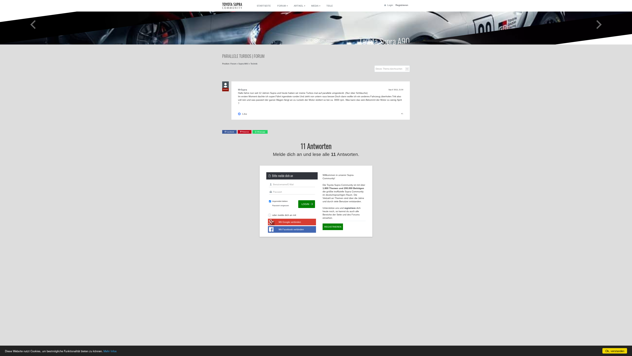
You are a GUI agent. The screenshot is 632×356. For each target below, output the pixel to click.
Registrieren (401, 5)
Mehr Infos (110, 351)
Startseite (264, 5)
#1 (402, 114)
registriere (350, 208)
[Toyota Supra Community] (234, 6)
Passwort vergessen (280, 206)
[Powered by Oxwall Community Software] (10, 263)
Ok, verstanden (614, 351)
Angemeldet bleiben (280, 201)
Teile (329, 5)
